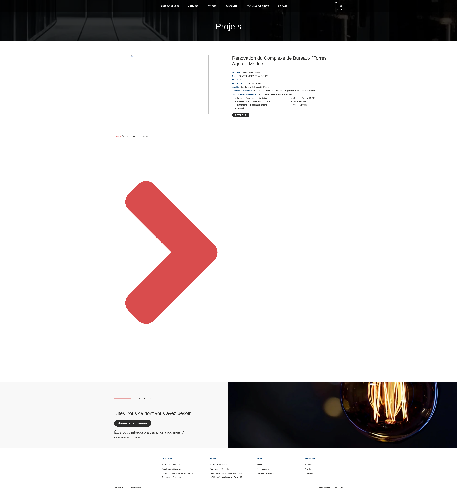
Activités (193, 6)
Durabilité (231, 6)
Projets (212, 6)
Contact (282, 6)
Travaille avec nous (258, 6)
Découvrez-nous (170, 6)
